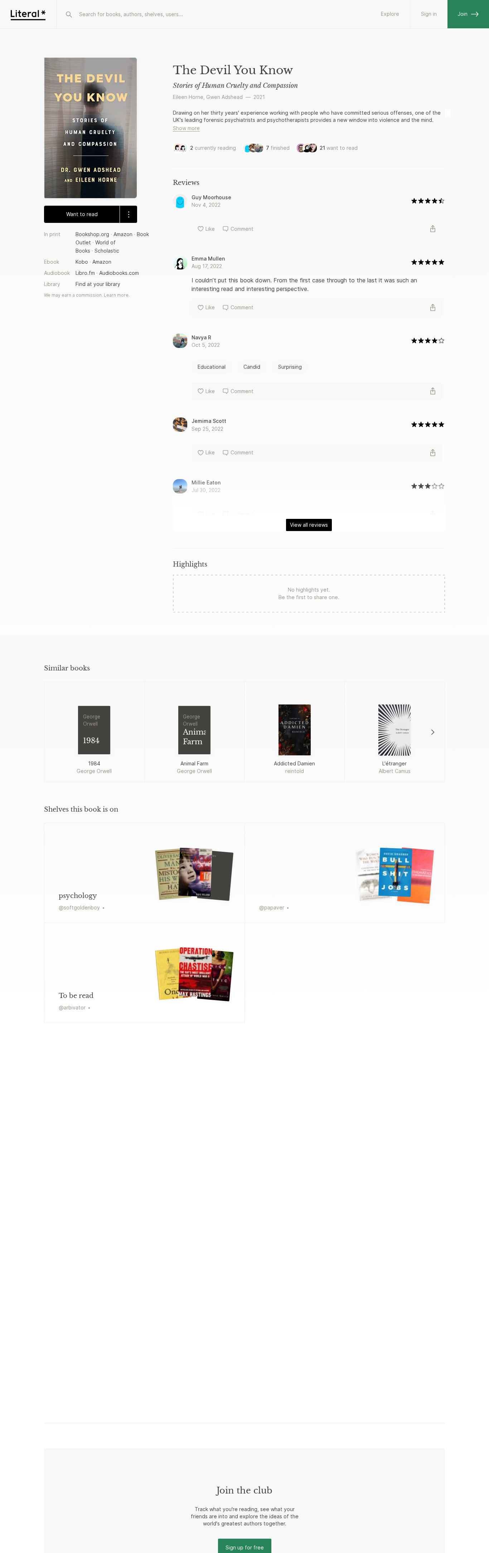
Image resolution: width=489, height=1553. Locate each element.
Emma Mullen (208, 258)
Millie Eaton (206, 482)
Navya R (201, 337)
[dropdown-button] (128, 214)
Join (462, 14)
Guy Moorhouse (211, 197)
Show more (186, 128)
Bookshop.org (92, 234)
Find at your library (98, 284)
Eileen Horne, (189, 97)
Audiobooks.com (119, 273)
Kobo (82, 262)
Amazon (122, 234)
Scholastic (107, 251)
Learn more (116, 295)
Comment (242, 229)
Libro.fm (85, 273)
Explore (390, 14)
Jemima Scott (209, 421)
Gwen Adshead (224, 97)
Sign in (429, 14)
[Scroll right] (432, 732)
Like (210, 229)
